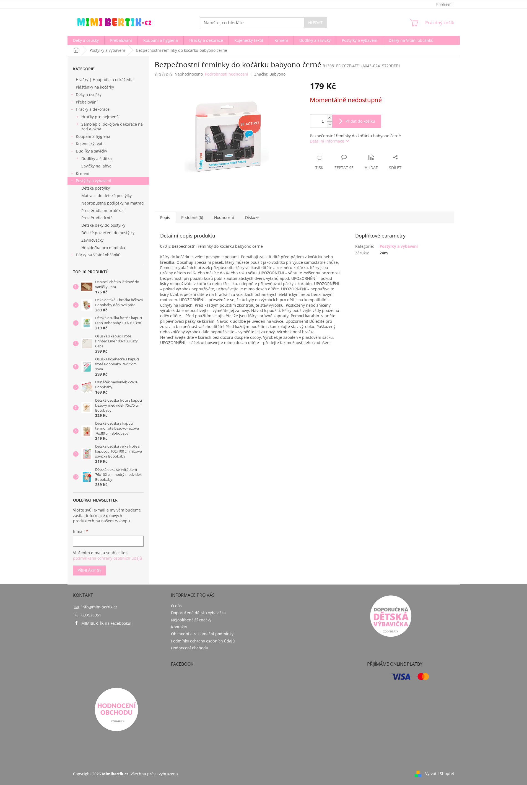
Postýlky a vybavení (93, 180)
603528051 (91, 615)
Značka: (269, 74)
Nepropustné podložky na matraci (112, 203)
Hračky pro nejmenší (100, 116)
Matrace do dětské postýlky (106, 195)
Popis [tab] (165, 217)
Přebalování (87, 102)
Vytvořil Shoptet (439, 773)
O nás (176, 605)
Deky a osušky (89, 94)
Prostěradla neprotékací (103, 210)
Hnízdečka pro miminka (103, 247)
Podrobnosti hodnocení (226, 74)
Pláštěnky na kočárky (95, 87)
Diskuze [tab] (252, 217)
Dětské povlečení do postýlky (107, 232)
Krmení (82, 173)
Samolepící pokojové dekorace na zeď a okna (112, 126)
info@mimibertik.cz (99, 607)
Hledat (315, 22)
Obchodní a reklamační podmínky (202, 633)
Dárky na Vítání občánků (98, 254)
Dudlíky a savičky (91, 151)
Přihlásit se (89, 570)
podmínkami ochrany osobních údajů (107, 558)
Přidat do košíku (360, 121)
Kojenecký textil (90, 143)
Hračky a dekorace (93, 109)
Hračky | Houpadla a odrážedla (105, 79)
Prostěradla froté (97, 217)
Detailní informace (327, 141)
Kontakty (179, 626)
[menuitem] (86, 40)
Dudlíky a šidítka (96, 158)
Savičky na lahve (96, 166)
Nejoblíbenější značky (191, 620)
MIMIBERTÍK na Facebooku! (106, 623)
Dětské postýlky (95, 188)
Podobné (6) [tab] (192, 217)
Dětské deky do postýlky (103, 225)
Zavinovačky (92, 240)
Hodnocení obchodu (189, 647)
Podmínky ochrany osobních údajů (203, 641)
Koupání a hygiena (93, 136)
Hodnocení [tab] (224, 217)
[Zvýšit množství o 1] (329, 118)
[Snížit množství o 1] (329, 124)
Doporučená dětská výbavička (198, 612)
